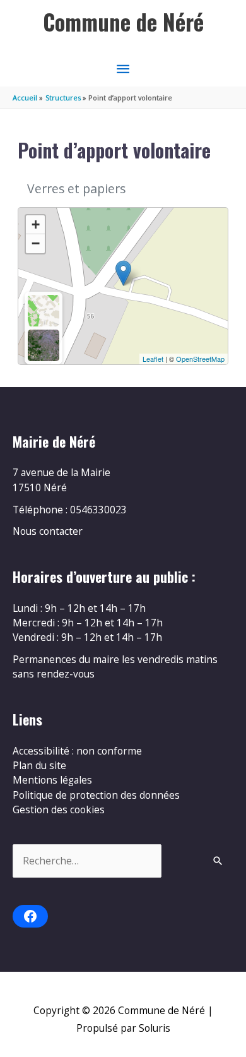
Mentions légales (52, 780)
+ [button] (36, 224)
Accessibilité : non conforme (77, 751)
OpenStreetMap (200, 359)
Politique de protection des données (96, 795)
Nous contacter (48, 531)
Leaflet (153, 359)
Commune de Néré (123, 22)
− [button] (36, 243)
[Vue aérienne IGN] (43, 345)
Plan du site (39, 765)
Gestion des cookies (59, 809)
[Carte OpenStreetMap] (43, 310)
